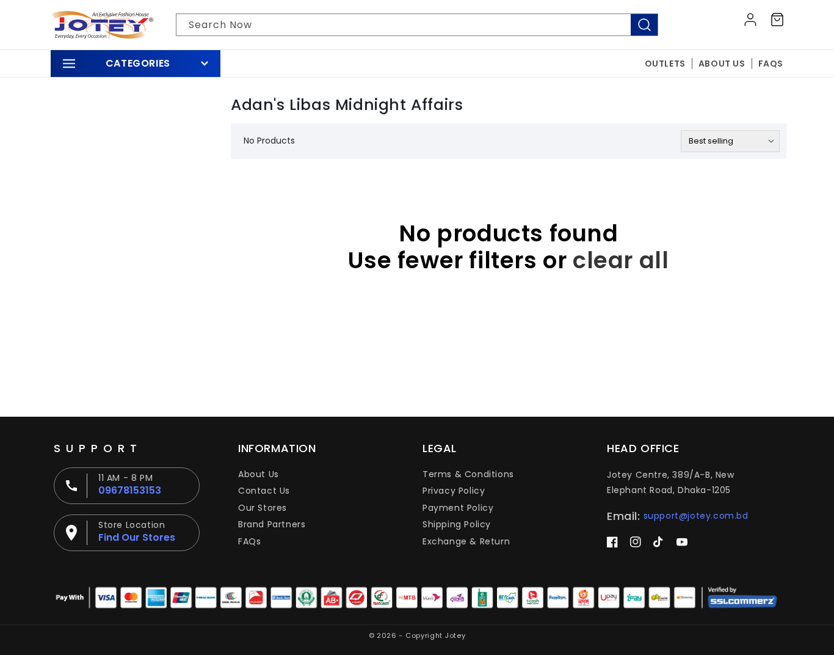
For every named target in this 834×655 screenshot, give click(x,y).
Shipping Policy (456, 524)
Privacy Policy (453, 491)
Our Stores (262, 508)
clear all (621, 260)
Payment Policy (457, 508)
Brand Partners (271, 524)
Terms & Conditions (468, 474)
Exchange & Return (466, 541)
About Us (258, 474)
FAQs (249, 541)
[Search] (644, 24)
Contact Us (264, 491)
